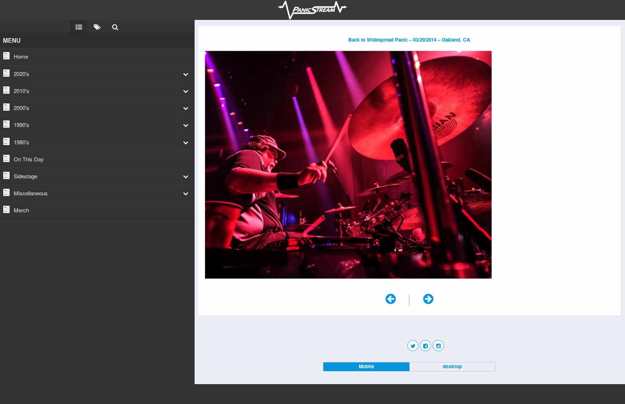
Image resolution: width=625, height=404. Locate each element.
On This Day (29, 159)
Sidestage (25, 176)
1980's (21, 142)
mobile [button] (366, 366)
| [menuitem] (404, 297)
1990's (21, 124)
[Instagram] (438, 345)
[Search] (115, 26)
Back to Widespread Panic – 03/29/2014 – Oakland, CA (409, 39)
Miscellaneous (31, 193)
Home (21, 56)
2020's (21, 73)
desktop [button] (452, 366)
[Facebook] (425, 345)
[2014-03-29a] (348, 282)
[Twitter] (412, 345)
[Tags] (97, 26)
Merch (21, 210)
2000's (21, 107)
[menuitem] (428, 297)
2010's (21, 90)
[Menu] (79, 26)
